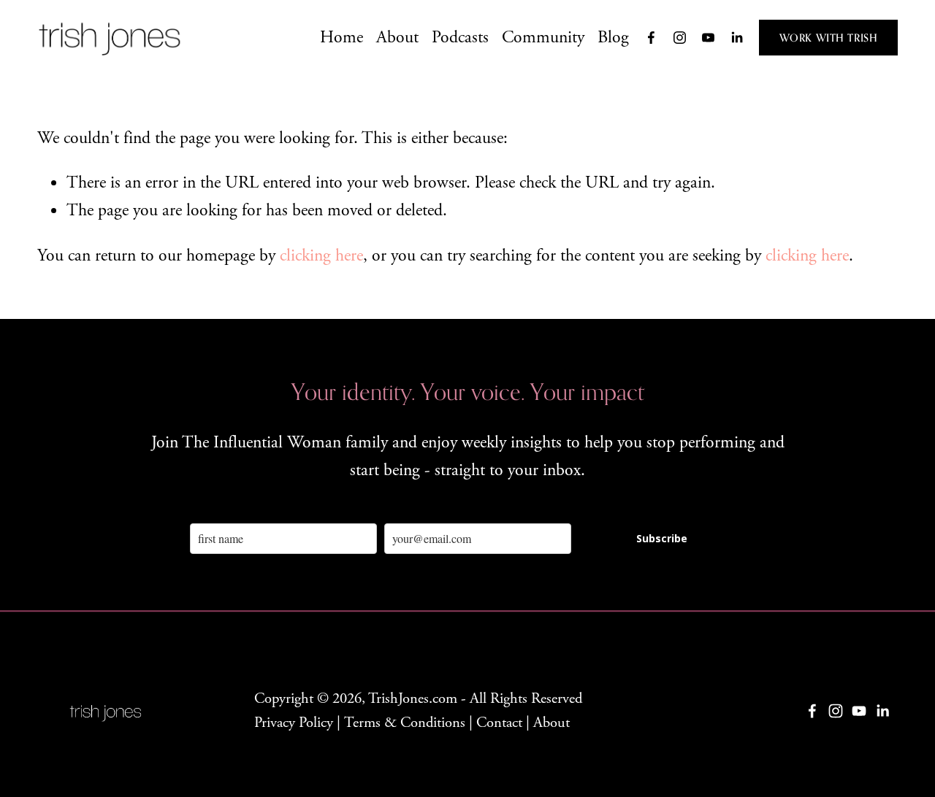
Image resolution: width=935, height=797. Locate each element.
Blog (613, 37)
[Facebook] (651, 37)
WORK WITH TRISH (828, 37)
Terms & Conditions (404, 722)
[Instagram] (679, 37)
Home (341, 37)
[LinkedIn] (736, 37)
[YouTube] (708, 37)
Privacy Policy (293, 722)
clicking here (321, 255)
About (397, 37)
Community (543, 37)
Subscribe (661, 538)
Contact (499, 722)
